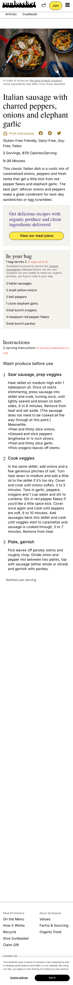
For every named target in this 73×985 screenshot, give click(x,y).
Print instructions (21, 133)
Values (45, 919)
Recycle (9, 932)
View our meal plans (36, 236)
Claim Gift (11, 945)
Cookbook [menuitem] (30, 14)
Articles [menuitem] (11, 14)
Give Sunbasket (16, 938)
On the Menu (13, 919)
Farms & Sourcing (54, 925)
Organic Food (50, 932)
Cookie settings (19, 977)
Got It (52, 977)
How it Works (14, 925)
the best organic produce (46, 80)
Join (56, 5)
